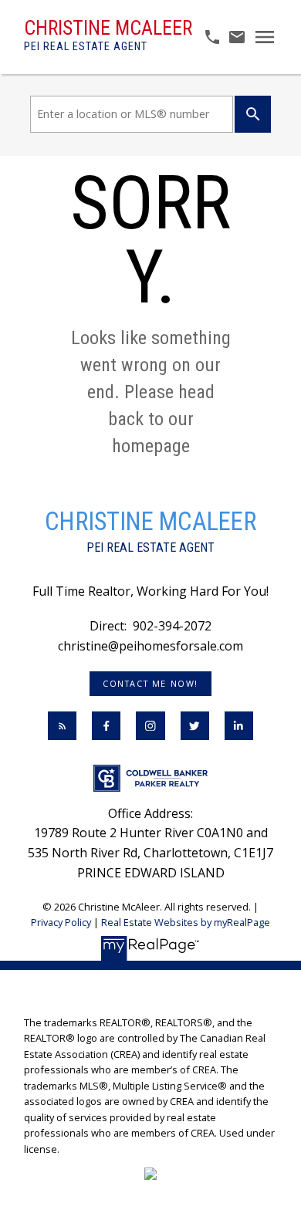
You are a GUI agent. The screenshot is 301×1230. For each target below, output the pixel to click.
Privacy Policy (61, 922)
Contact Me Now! (150, 683)
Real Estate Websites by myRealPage (185, 922)
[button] (150, 683)
